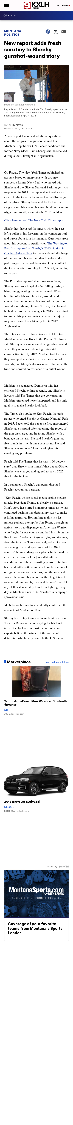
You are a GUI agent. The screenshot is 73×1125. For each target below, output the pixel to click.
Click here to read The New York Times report (34, 220)
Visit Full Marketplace (57, 662)
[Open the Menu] (6, 5)
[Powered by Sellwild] (63, 866)
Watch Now (63, 5)
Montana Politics (12, 32)
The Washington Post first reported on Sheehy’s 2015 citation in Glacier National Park (36, 248)
